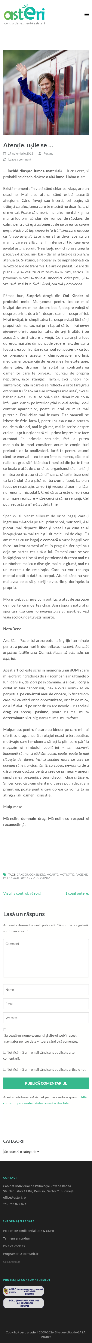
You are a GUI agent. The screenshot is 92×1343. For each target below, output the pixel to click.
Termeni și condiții (16, 1238)
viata (35, 878)
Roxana (48, 153)
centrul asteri (29, 1332)
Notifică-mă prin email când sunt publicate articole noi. (46, 1069)
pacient (81, 874)
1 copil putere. (77, 893)
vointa (45, 878)
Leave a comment (19, 159)
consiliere (37, 874)
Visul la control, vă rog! (22, 893)
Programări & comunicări (21, 1254)
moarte (52, 874)
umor (25, 878)
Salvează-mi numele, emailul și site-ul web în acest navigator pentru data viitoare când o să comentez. (41, 1038)
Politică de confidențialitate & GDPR (28, 1231)
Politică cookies (14, 1246)
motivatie (67, 874)
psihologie (11, 878)
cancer (22, 874)
